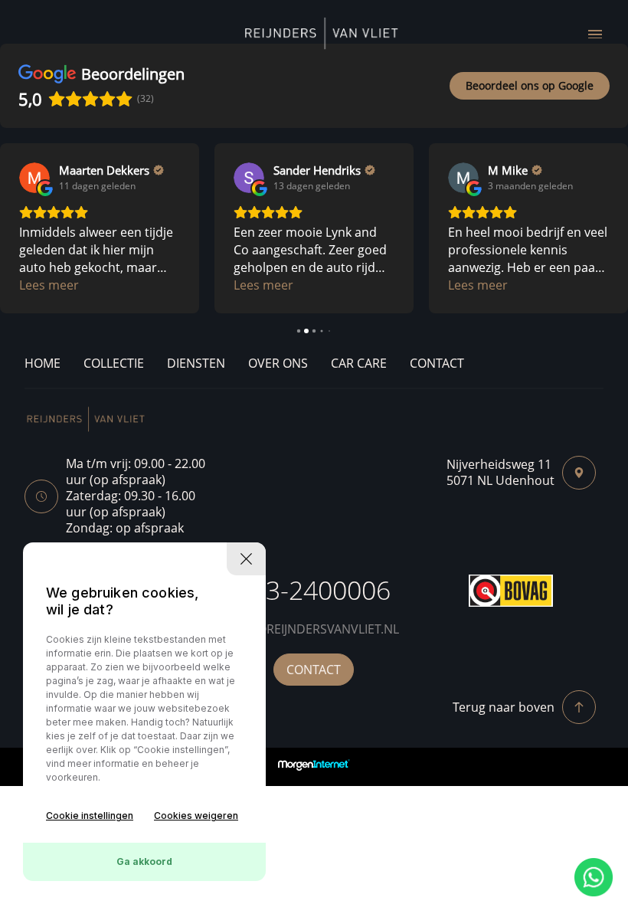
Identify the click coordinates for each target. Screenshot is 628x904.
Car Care (359, 363)
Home (43, 363)
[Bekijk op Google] (34, 177)
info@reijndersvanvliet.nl (313, 629)
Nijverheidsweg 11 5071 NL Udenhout (500, 473)
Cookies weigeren (196, 815)
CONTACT (313, 669)
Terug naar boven (503, 707)
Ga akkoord (144, 861)
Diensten (196, 363)
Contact (437, 363)
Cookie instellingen (89, 815)
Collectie (113, 363)
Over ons (278, 363)
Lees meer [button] (49, 285)
